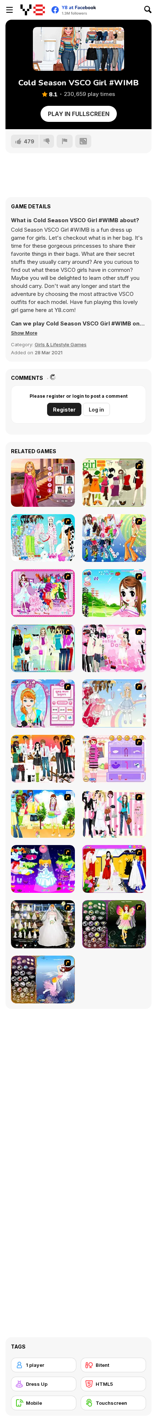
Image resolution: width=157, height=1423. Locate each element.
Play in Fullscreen (79, 113)
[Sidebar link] (9, 10)
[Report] (65, 141)
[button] (24, 333)
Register (64, 409)
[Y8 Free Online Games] (32, 9)
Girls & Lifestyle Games (61, 344)
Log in (96, 409)
